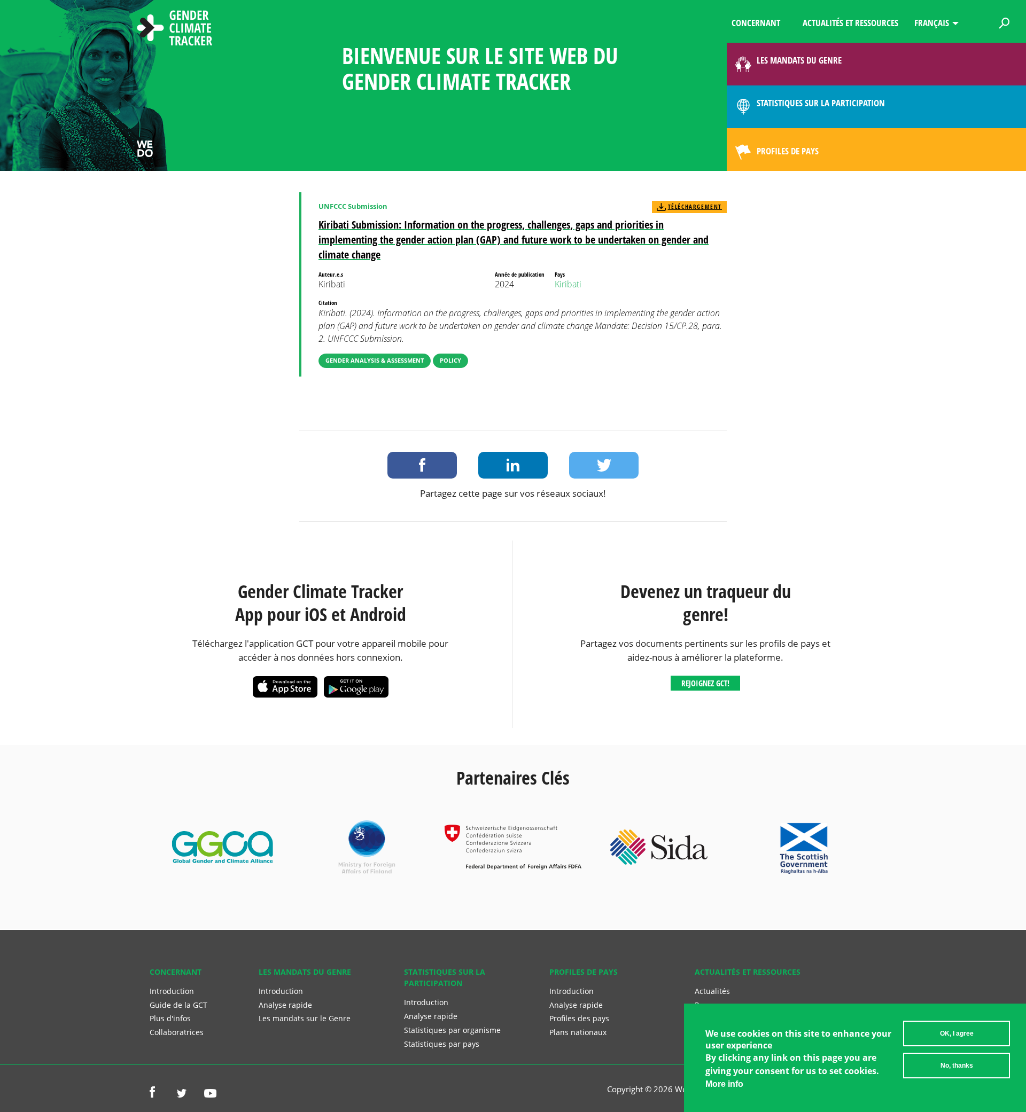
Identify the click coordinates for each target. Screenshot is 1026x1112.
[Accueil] (175, 29)
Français (931, 22)
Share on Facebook (422, 465)
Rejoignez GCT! (705, 683)
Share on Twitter (604, 465)
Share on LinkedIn (513, 465)
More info (724, 1083)
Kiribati (568, 284)
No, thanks (957, 1065)
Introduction (172, 991)
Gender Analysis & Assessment (374, 360)
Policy (450, 360)
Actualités (712, 991)
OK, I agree (957, 1033)
